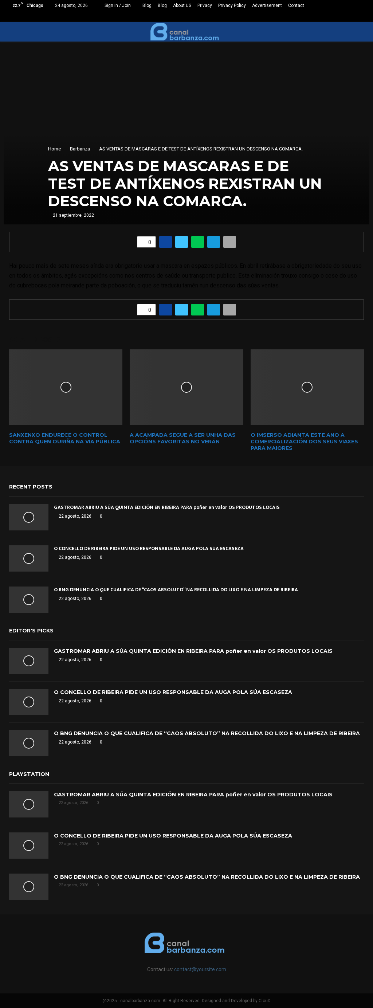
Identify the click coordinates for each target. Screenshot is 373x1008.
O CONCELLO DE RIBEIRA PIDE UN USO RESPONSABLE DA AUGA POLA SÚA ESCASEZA (149, 548)
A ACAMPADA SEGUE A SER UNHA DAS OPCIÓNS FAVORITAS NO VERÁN (183, 438)
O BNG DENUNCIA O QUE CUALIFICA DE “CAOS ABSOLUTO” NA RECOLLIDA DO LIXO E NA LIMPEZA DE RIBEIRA (176, 589)
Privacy (204, 5)
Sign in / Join (117, 5)
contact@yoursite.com (200, 969)
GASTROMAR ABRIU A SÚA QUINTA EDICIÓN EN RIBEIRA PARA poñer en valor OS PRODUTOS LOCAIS (167, 507)
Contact (296, 5)
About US (182, 5)
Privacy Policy (232, 5)
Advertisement (267, 5)
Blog (147, 5)
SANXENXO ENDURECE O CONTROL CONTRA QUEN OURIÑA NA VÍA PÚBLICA (64, 438)
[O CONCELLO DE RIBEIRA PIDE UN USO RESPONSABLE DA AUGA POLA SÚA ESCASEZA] (28, 558)
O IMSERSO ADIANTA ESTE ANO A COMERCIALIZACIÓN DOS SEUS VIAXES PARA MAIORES (304, 441)
